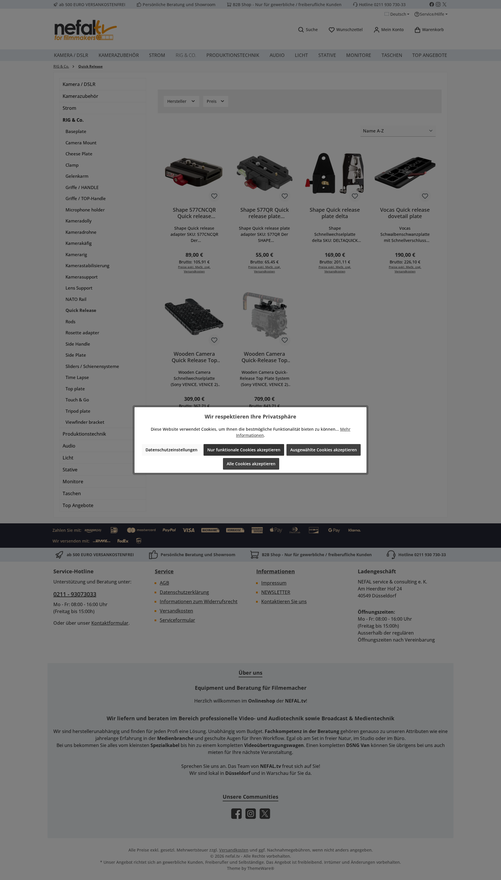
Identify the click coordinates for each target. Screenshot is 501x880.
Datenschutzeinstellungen (171, 449)
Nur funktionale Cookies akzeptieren (243, 449)
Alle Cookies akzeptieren (251, 463)
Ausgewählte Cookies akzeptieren (323, 449)
